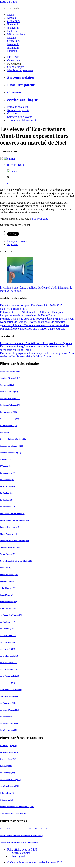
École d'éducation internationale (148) (17, 806)
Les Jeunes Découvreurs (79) (12, 513)
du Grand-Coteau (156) (10, 779)
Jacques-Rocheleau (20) (10, 453)
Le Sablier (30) (6, 500)
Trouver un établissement (21, 120)
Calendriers (13, 60)
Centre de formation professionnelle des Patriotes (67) (24, 829)
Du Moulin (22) (6, 432)
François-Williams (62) (10, 752)
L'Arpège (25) (6, 466)
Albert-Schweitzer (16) (10, 371)
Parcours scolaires (20, 77)
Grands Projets (15, 67)
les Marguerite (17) (8, 730)
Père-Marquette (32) (9, 581)
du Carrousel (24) (8, 703)
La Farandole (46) (8, 473)
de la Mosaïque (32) (8, 662)
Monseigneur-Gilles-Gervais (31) (14, 540)
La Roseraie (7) (7, 479)
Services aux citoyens (22, 100)
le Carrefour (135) (8, 793)
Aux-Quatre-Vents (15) (10, 398)
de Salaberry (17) (7, 622)
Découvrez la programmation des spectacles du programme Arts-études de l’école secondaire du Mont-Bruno (37, 355)
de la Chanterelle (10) (9, 656)
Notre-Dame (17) (7, 554)
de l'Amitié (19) (7, 629)
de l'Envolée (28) (7, 642)
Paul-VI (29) (5, 568)
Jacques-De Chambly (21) (11, 446)
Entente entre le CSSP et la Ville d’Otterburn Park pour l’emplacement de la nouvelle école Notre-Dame (31, 313)
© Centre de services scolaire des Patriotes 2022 (34, 862)
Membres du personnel (20, 70)
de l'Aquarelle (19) (8, 635)
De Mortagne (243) (8, 745)
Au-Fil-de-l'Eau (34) (9, 392)
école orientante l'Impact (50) (13, 813)
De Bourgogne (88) (8, 412)
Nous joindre (19, 856)
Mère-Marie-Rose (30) (10, 547)
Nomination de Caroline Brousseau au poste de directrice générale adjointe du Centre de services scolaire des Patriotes (34, 323)
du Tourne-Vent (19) (9, 723)
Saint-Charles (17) (8, 588)
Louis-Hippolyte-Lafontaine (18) (14, 520)
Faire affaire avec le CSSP (22, 849)
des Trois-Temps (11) (9, 696)
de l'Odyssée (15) (7, 649)
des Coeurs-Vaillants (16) (11, 689)
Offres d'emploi (21, 852)
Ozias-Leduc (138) (8, 759)
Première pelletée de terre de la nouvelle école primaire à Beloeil (37, 318)
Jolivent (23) (5, 459)
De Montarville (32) (8, 425)
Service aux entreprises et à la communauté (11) (21, 842)
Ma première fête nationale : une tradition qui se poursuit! (33, 328)
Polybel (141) (6, 766)
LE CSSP (13, 57)
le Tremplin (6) (6, 800)
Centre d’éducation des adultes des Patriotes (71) (21, 835)
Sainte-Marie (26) (8, 608)
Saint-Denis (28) (7, 595)
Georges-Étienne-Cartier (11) (13, 439)
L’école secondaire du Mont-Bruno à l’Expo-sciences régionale (36, 343)
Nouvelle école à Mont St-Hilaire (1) (16, 561)
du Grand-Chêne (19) (9, 710)
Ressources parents (21, 85)
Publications (14, 63)
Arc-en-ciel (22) (7, 385)
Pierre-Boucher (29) (9, 574)
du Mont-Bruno (16, 164)
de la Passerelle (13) (8, 669)
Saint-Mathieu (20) (8, 601)
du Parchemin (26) (8, 717)
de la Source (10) (7, 683)
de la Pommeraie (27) (9, 676)
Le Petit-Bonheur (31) (9, 486)
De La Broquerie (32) (9, 419)
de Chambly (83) (7, 773)
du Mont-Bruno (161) (9, 786)
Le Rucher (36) (6, 493)
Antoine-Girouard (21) (10, 378)
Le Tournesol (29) (7, 507)
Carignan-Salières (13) (10, 405)
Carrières (14, 92)
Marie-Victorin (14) (8, 534)
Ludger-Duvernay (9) (9, 527)
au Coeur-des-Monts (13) (11, 615)
